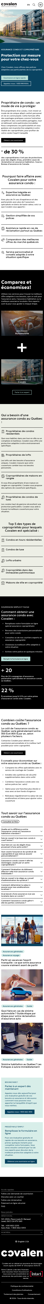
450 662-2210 (12, 1225)
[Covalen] (9, 4)
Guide (29, 1006)
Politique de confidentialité (22, 1286)
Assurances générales (13, 951)
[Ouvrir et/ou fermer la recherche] (34, 4)
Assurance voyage (11, 955)
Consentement (34, 1294)
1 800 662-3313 (18, 1228)
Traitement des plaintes (13, 1294)
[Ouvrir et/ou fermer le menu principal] (40, 4)
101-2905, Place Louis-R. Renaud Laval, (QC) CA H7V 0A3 (16, 1220)
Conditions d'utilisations (22, 1290)
